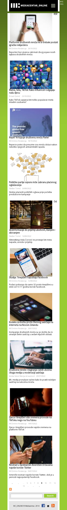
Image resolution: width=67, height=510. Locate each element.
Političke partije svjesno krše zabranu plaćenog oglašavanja (32, 184)
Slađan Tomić (15, 188)
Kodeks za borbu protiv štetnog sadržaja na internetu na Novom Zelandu (31, 324)
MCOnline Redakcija (18, 48)
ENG (61, 4)
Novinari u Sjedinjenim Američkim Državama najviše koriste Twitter (31, 466)
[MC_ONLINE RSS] (52, 506)
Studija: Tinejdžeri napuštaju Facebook (28, 278)
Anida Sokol (14, 376)
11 (50, 483)
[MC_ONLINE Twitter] (47, 506)
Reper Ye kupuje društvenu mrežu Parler (29, 138)
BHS (61, 1)
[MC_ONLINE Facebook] (42, 506)
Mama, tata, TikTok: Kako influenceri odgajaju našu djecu (32, 92)
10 (46, 483)
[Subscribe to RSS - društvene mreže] (10, 489)
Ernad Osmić (14, 96)
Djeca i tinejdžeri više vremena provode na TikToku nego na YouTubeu (30, 419)
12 (55, 483)
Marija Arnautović (27, 376)
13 (24, 486)
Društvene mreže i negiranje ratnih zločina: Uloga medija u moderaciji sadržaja (30, 371)
